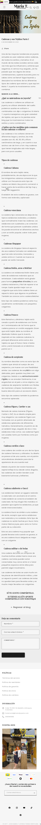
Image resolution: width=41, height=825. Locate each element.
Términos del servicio (11, 678)
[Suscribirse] (34, 793)
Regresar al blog (22, 607)
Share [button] (6, 48)
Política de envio (9, 691)
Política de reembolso (11, 682)
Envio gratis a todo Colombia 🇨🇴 (21, 2)
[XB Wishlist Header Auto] (34, 7)
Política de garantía (10, 686)
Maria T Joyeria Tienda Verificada (25, 824)
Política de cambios (10, 695)
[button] (4, 7)
